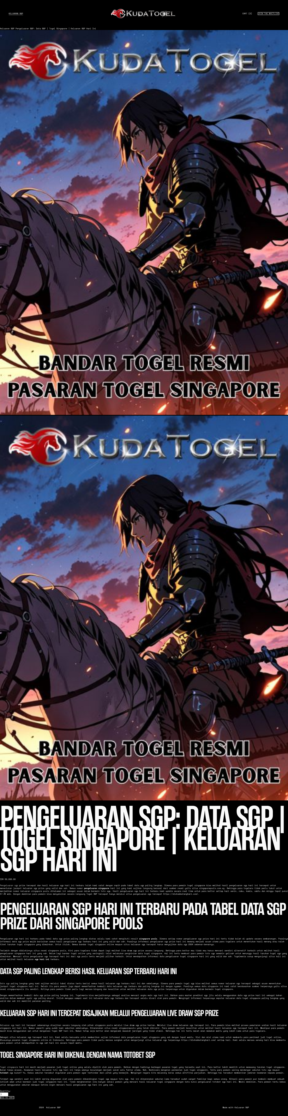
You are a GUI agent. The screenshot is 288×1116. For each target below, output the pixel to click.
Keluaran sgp (7, 1025)
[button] (7, 1097)
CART (247, 13)
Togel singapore (9, 1067)
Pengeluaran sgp (9, 885)
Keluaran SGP (16, 13)
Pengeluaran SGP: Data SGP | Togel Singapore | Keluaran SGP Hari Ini (56, 28)
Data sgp (5, 983)
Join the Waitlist (268, 13)
